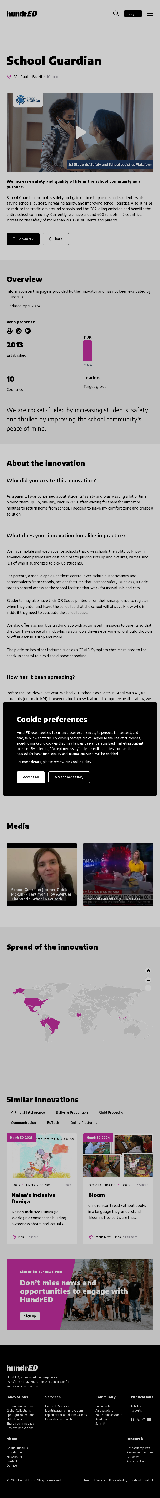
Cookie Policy (81, 762)
